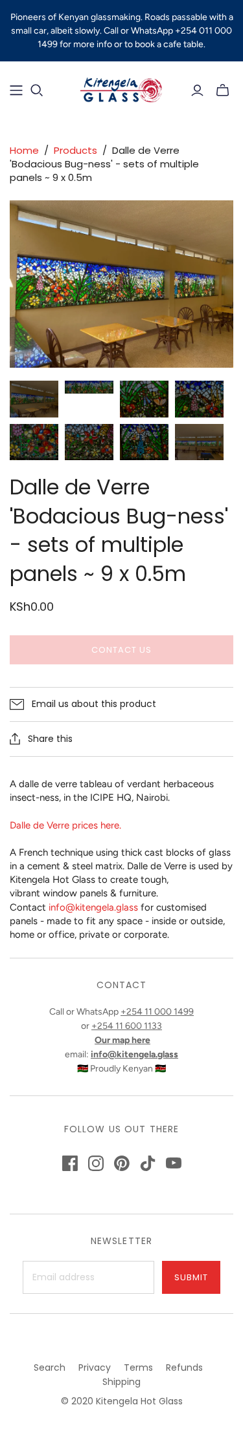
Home (24, 150)
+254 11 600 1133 (126, 1025)
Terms (138, 1367)
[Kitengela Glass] (121, 88)
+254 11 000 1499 (157, 1011)
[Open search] (36, 90)
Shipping (121, 1381)
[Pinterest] (122, 1163)
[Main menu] (16, 90)
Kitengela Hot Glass (139, 1401)
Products (75, 150)
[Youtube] (173, 1163)
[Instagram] (96, 1163)
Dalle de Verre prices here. (65, 825)
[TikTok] (148, 1163)
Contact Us (121, 650)
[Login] (197, 90)
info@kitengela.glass (93, 907)
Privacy (94, 1367)
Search (49, 1367)
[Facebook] (70, 1163)
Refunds (184, 1367)
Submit (191, 1277)
